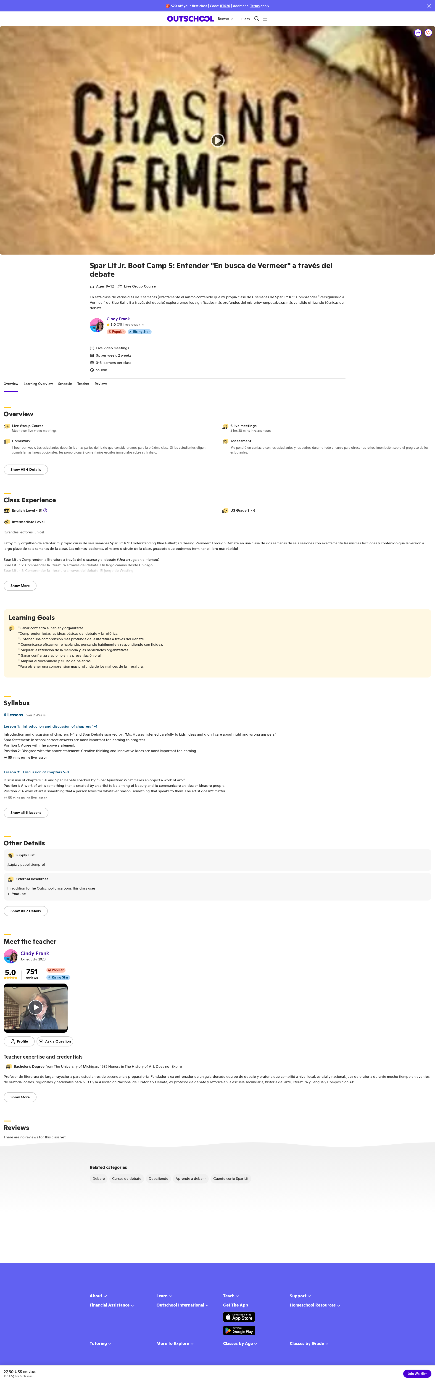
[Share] (418, 33)
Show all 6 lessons (26, 812)
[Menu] (265, 18)
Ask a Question (58, 1041)
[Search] (257, 18)
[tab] (11, 384)
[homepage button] (190, 19)
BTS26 (225, 6)
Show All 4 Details (26, 469)
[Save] (428, 33)
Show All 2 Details (26, 911)
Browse (223, 19)
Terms (255, 6)
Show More (20, 585)
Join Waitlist (417, 1374)
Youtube (19, 893)
